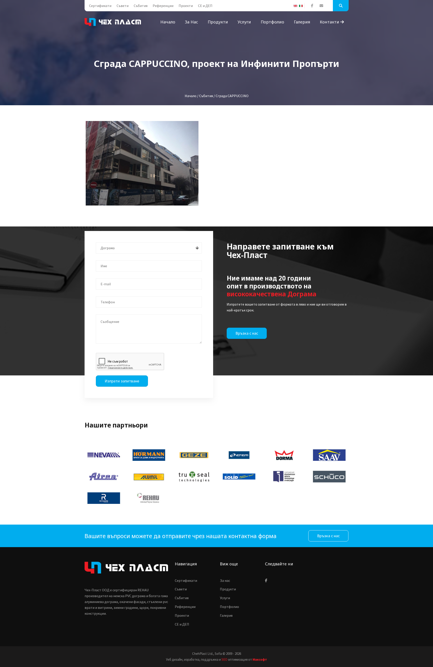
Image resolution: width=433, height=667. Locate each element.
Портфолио (272, 22)
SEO (224, 659)
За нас (191, 22)
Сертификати (100, 5)
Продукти (218, 22)
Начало (167, 22)
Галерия (302, 22)
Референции (163, 5)
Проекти (186, 5)
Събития (140, 5)
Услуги (244, 22)
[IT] (301, 6)
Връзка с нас (246, 333)
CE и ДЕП (205, 5)
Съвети (123, 5)
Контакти (330, 22)
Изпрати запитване (122, 381)
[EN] (296, 6)
